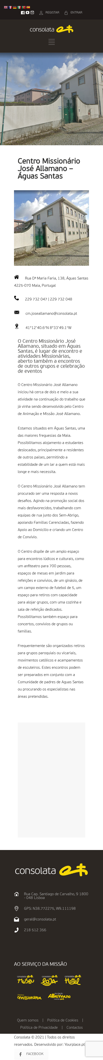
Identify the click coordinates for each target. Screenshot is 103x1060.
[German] (15, 7)
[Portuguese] (24, 7)
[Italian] (19, 7)
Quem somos (27, 1020)
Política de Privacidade (39, 1028)
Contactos (74, 1028)
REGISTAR (52, 12)
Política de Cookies (62, 1020)
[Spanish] (28, 7)
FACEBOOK (35, 1054)
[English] (6, 7)
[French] (10, 7)
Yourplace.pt (74, 1044)
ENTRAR (76, 12)
